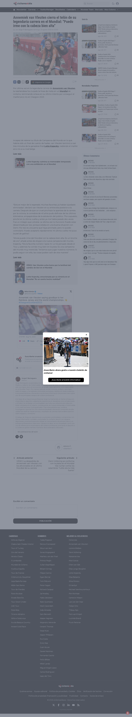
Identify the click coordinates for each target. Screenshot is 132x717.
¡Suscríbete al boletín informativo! (66, 380)
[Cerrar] (86, 335)
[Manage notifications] (127, 713)
